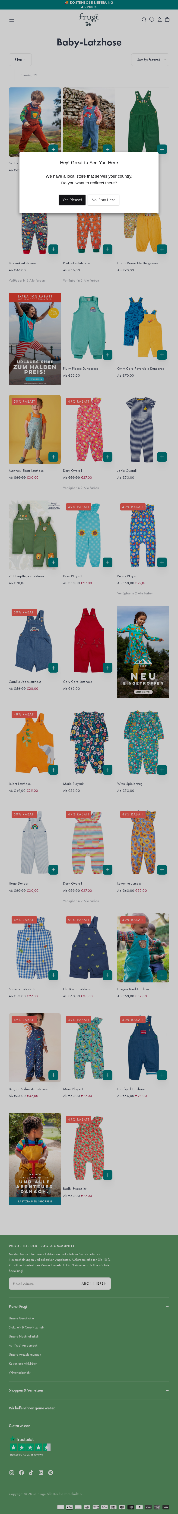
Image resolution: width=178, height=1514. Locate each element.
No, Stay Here (103, 199)
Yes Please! (72, 199)
